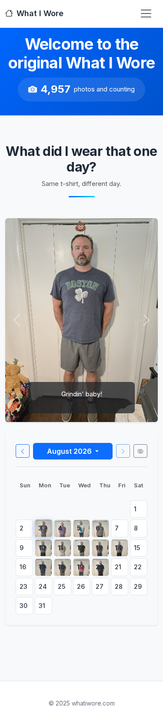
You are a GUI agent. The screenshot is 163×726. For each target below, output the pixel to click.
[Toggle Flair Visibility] (140, 451)
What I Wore (40, 13)
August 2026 (70, 451)
